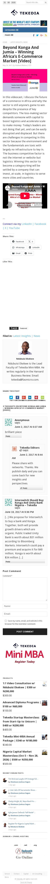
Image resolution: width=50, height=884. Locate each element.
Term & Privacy (26, 882)
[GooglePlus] (41, 35)
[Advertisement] (25, 298)
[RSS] (45, 35)
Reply (8, 436)
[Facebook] (33, 35)
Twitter (12, 400)
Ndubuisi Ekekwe (21, 65)
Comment (7, 576)
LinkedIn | (28, 224)
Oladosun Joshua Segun (20, 782)
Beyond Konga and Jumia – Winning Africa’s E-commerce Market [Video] (22, 54)
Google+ (25, 400)
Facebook (19, 400)
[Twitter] (37, 35)
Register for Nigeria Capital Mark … (22, 824)
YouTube (14, 228)
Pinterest (38, 400)
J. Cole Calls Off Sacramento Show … (22, 790)
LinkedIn (31, 400)
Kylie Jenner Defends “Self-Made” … (21, 812)
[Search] (45, 2)
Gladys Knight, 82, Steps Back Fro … (22, 801)
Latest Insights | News (19, 42)
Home (5, 42)
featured (23, 328)
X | (6, 228)
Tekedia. (20, 879)
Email (43, 400)
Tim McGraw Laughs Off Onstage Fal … (23, 779)
